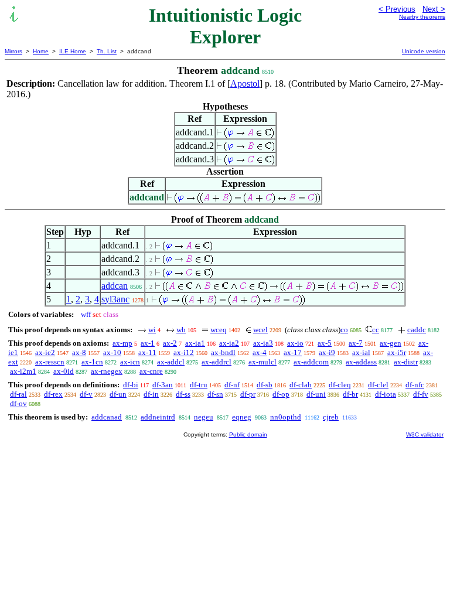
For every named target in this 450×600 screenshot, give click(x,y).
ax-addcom (311, 361)
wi (152, 329)
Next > (433, 9)
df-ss (183, 394)
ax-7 (356, 343)
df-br (350, 394)
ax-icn (130, 361)
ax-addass (361, 361)
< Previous (397, 9)
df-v (86, 394)
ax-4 (260, 352)
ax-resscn (49, 361)
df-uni (316, 394)
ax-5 (325, 343)
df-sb (264, 384)
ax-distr (406, 361)
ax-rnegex (106, 371)
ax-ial (361, 352)
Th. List (107, 51)
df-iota (385, 394)
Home (41, 51)
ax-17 (293, 352)
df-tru (198, 384)
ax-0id (63, 371)
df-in (151, 394)
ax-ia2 (229, 343)
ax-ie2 (45, 352)
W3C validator (425, 434)
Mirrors (13, 51)
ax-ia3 (263, 343)
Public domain (248, 434)
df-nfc (414, 384)
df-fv (420, 394)
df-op (280, 394)
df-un (118, 394)
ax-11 (147, 352)
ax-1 (148, 343)
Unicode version (423, 51)
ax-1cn (92, 361)
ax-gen (390, 343)
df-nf (232, 384)
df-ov (18, 403)
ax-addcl (171, 361)
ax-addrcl (216, 361)
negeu (203, 416)
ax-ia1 (195, 343)
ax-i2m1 (23, 371)
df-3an (162, 384)
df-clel (378, 384)
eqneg (241, 416)
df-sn (215, 394)
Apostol (245, 83)
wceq (218, 329)
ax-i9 (327, 352)
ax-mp (122, 343)
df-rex (53, 394)
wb (181, 329)
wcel (260, 329)
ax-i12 (183, 352)
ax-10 (112, 352)
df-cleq (340, 384)
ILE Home (72, 51)
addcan (114, 286)
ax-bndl (223, 352)
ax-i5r (396, 352)
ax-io (295, 343)
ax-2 (170, 343)
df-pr (247, 394)
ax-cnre (151, 371)
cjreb (331, 416)
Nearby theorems (422, 16)
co (344, 329)
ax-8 (79, 352)
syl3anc (115, 299)
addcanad (106, 416)
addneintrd (158, 416)
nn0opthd (285, 416)
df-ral (18, 394)
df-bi (130, 384)
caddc (416, 329)
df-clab (300, 384)
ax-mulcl (262, 361)
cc (375, 329)
